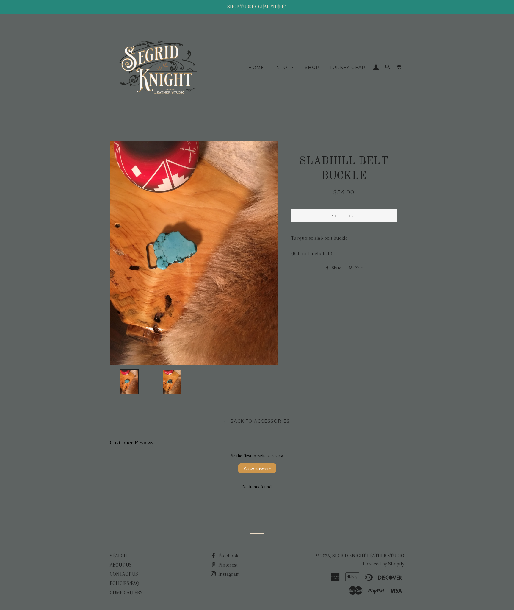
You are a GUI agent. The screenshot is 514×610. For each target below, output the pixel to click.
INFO (282, 67)
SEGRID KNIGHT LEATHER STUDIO (368, 555)
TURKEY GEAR (347, 67)
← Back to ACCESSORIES (257, 421)
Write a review (257, 468)
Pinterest (227, 565)
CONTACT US (124, 574)
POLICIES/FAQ (124, 583)
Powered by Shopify (383, 564)
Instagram (228, 574)
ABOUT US (121, 565)
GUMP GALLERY (126, 592)
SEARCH (118, 555)
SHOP (312, 67)
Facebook (227, 555)
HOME (256, 67)
